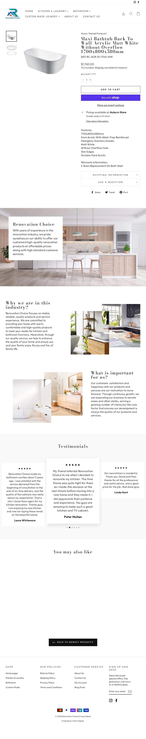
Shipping (99, 67)
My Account (81, 682)
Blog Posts (80, 687)
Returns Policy (47, 673)
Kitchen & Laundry (15, 678)
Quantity (88, 74)
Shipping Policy (47, 678)
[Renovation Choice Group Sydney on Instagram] (110, 700)
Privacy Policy (47, 682)
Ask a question (110, 182)
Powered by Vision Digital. (73, 721)
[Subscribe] (130, 691)
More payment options (110, 105)
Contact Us (80, 678)
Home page (12, 673)
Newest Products (97, 33)
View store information (97, 121)
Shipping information (110, 175)
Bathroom (11, 682)
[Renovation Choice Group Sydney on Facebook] (116, 700)
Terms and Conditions (51, 687)
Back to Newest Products (74, 642)
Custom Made (13, 687)
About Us (79, 673)
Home (84, 33)
